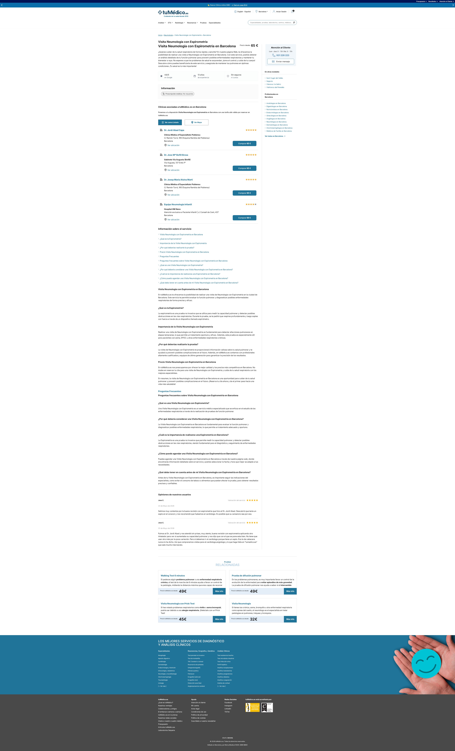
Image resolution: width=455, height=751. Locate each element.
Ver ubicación (173, 145)
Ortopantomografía (194, 668)
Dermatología (162, 664)
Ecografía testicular (194, 677)
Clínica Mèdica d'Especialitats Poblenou (182, 135)
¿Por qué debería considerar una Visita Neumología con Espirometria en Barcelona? (196, 269)
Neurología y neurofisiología (167, 674)
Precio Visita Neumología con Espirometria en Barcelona (184, 252)
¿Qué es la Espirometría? (170, 239)
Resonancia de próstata (195, 664)
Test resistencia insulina (225, 655)
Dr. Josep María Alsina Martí (178, 179)
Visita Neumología (241, 603)
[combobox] (272, 22)
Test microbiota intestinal (225, 658)
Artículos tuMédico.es (166, 727)
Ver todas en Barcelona (274, 136)
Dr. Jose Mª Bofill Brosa (176, 155)
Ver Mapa (198, 122)
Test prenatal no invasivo (196, 655)
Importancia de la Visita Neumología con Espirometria (183, 243)
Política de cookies (198, 718)
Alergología (162, 655)
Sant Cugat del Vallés (274, 78)
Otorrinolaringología (164, 677)
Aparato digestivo (164, 658)
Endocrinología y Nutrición (167, 668)
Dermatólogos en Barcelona (277, 125)
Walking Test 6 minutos (173, 575)
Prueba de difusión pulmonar (246, 575)
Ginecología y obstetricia (166, 671)
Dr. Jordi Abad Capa (174, 130)
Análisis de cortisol (223, 683)
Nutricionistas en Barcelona (276, 109)
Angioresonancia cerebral (196, 686)
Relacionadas (227, 564)
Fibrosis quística (193, 671)
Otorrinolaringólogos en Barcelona (279, 128)
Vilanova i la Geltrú (273, 84)
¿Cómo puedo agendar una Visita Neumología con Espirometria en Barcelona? (194, 278)
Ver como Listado (172, 122)
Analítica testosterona (224, 671)
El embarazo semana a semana (170, 712)
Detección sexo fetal (194, 683)
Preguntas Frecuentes (169, 256)
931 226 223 (282, 55)
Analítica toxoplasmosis (225, 668)
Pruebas (203, 23)
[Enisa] (267, 707)
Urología (161, 683)
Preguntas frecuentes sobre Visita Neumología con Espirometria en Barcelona (194, 261)
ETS (169, 23)
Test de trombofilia (194, 658)
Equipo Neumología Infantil (178, 204)
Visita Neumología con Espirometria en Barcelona (181, 234)
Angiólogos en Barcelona (275, 119)
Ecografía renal (193, 680)
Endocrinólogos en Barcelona (277, 112)
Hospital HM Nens (172, 209)
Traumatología (163, 680)
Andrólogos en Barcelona (276, 103)
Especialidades (215, 23)
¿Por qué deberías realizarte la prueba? (177, 247)
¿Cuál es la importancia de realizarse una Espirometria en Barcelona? (190, 274)
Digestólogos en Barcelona (276, 106)
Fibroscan (191, 674)
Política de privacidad (199, 715)
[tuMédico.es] (173, 12)
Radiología (179, 23)
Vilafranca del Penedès (275, 87)
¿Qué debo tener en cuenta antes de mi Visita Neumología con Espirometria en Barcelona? (199, 282)
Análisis (161, 23)
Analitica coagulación (224, 680)
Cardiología (162, 661)
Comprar (242, 143)
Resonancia (191, 23)
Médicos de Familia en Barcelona (279, 131)
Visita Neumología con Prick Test (178, 603)
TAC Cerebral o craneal (195, 661)
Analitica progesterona (224, 674)
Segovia (269, 81)
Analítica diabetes (223, 677)
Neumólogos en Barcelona (276, 122)
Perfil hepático (222, 664)
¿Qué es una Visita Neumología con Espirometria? (181, 265)
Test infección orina (223, 661)
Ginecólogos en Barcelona (276, 116)
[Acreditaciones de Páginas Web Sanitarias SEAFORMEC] (253, 707)
